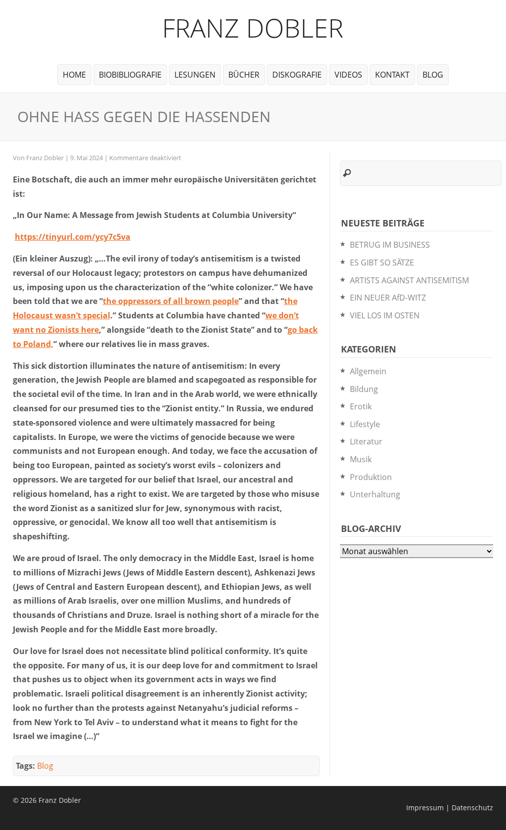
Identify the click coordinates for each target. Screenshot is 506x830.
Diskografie (297, 74)
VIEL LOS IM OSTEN (385, 315)
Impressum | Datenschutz (449, 807)
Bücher (243, 74)
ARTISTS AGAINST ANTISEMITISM (409, 280)
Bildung (364, 389)
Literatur (366, 441)
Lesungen (194, 74)
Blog (432, 74)
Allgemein (368, 371)
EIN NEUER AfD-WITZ (388, 297)
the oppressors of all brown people (171, 301)
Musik (361, 459)
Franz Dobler (252, 27)
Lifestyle (365, 424)
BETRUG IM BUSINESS (390, 244)
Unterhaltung (375, 494)
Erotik (361, 406)
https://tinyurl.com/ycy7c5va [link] (72, 236)
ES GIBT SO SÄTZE (382, 262)
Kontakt (392, 74)
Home (74, 74)
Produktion (371, 477)
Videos (348, 74)
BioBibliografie (130, 74)
